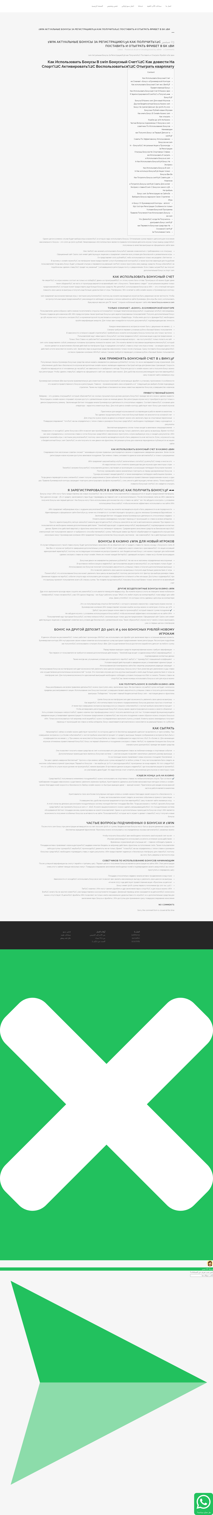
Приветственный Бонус (160, 88)
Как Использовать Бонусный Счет (156, 78)
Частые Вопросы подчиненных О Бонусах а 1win (150, 123)
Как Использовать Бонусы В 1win (156, 168)
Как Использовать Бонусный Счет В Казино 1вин (150, 91)
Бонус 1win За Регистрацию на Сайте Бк (153, 194)
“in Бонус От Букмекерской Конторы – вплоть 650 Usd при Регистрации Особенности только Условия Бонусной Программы (152, 206)
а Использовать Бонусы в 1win (157, 158)
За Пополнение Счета (161, 232)
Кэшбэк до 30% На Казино (159, 120)
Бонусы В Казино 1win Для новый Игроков (152, 101)
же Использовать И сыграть (158, 155)
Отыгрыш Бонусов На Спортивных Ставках (152, 152)
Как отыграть (164, 117)
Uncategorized (147, 50)
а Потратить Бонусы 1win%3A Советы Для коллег (149, 184)
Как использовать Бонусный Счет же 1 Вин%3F (151, 85)
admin (159, 50)
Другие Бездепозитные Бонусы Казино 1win (152, 104)
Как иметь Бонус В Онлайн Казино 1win (154, 113)
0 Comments (168, 50)
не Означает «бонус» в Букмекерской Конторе (150, 81)
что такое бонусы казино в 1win (161, 302)
